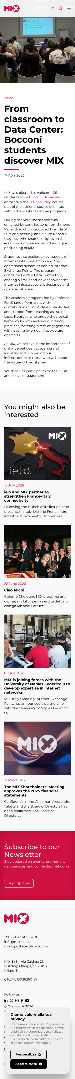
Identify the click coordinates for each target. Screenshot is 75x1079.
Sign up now (19, 883)
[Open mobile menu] (69, 8)
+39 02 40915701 (23, 937)
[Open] (60, 8)
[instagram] (17, 1000)
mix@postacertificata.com (26, 946)
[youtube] (27, 1000)
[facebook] (22, 1000)
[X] (11, 1000)
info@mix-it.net (17, 942)
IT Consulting (40, 202)
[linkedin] (6, 1000)
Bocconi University (44, 197)
